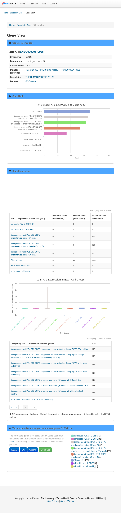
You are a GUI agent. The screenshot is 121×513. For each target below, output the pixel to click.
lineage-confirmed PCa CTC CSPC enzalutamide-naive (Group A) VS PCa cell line (46, 379)
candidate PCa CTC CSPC (22, 229)
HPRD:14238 (45, 69)
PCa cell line (16, 260)
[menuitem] (22, 4)
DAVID (12, 441)
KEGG (14, 449)
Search (33, 3)
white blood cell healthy (21, 271)
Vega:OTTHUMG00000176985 (65, 69)
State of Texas (67, 501)
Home (22, 3)
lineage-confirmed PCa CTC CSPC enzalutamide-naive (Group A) (25, 253)
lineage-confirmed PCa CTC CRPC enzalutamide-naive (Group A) (25, 236)
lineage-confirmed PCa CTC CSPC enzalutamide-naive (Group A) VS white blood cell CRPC (50, 385)
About (53, 3)
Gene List (45, 449)
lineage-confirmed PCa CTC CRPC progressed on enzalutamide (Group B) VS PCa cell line (49, 349)
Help (44, 3)
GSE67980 (31, 81)
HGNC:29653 (32, 69)
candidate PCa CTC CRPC (22, 223)
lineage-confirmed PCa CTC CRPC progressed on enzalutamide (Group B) (27, 245)
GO (23, 449)
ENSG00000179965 (32, 51)
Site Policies (53, 501)
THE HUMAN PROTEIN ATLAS (40, 76)
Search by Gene (16, 12)
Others (32, 449)
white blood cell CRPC (20, 265)
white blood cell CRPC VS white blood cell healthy (32, 399)
